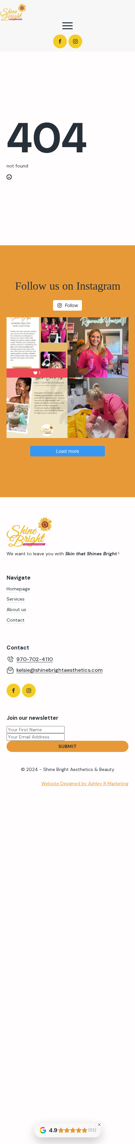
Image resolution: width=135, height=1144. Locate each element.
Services (16, 599)
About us (16, 609)
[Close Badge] (99, 1124)
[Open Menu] (67, 26)
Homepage (18, 589)
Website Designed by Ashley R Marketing (84, 783)
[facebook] (60, 41)
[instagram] (75, 41)
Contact (16, 620)
